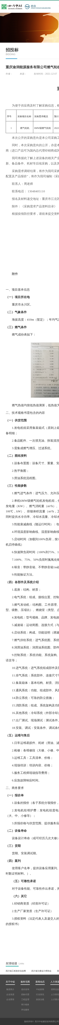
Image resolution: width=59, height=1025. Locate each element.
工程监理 (25, 999)
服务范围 (25, 982)
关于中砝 (10, 982)
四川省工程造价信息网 (16, 971)
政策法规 (40, 999)
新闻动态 (40, 982)
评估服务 (25, 1010)
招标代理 (25, 994)
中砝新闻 (40, 989)
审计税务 (25, 1004)
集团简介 (10, 989)
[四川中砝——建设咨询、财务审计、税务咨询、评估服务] (12, 5)
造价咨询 (25, 989)
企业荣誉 (10, 999)
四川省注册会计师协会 (41, 971)
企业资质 (10, 994)
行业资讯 (40, 994)
